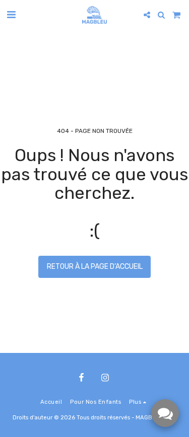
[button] (11, 14)
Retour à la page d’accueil (95, 266)
